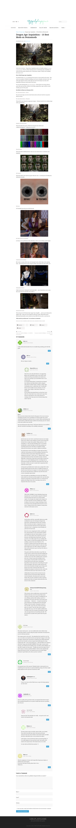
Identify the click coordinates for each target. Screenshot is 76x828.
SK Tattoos (18, 173)
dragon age (18, 320)
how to (21, 320)
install (28, 320)
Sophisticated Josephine (21, 259)
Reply (49, 350)
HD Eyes (18, 206)
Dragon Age (21, 32)
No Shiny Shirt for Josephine (22, 238)
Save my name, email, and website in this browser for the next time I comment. (34, 808)
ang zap (28, 710)
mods (31, 320)
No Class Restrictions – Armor (22, 92)
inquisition (25, 320)
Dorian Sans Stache (20, 310)
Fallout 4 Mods (43, 27)
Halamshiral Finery (20, 287)
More (63, 27)
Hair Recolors (19, 149)
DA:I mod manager (31, 84)
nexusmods (37, 320)
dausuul (25, 660)
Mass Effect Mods (22, 27)
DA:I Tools (26, 77)
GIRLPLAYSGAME (38, 818)
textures (40, 320)
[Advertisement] (38, 9)
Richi (24, 625)
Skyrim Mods (33, 27)
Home (17, 32)
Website (18, 803)
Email (17, 797)
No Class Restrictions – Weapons (23, 98)
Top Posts (13, 27)
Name (17, 791)
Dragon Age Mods (53, 27)
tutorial (43, 320)
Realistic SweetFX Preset (21, 123)
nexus (33, 320)
